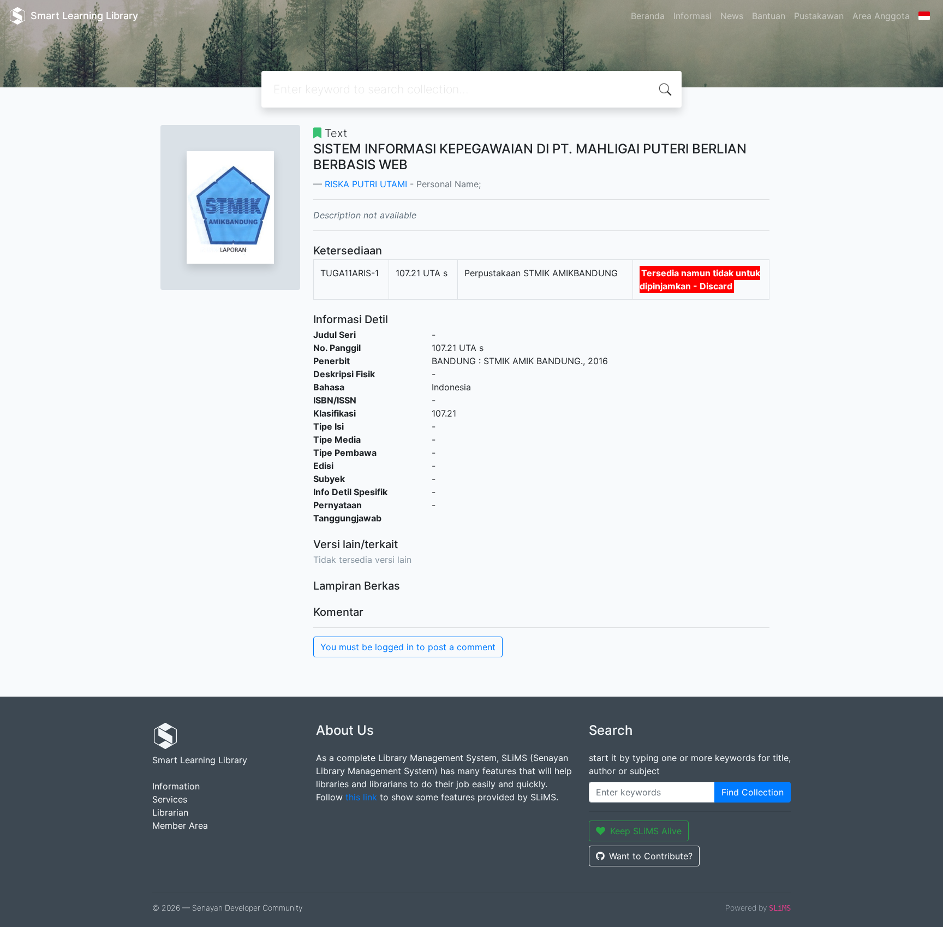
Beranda (648, 15)
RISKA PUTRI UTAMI (366, 184)
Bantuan (768, 15)
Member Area (180, 825)
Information (176, 786)
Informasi (692, 15)
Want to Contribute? (651, 856)
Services (169, 799)
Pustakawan (819, 15)
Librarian (170, 812)
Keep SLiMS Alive (646, 830)
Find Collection (752, 792)
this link (361, 797)
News (731, 15)
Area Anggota (881, 15)
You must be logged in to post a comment (408, 646)
